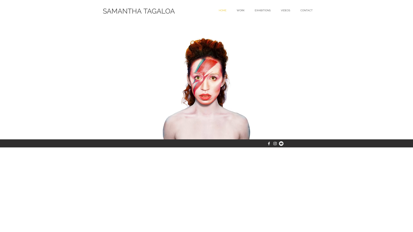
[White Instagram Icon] (275, 143)
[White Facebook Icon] (269, 143)
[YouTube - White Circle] (281, 143)
